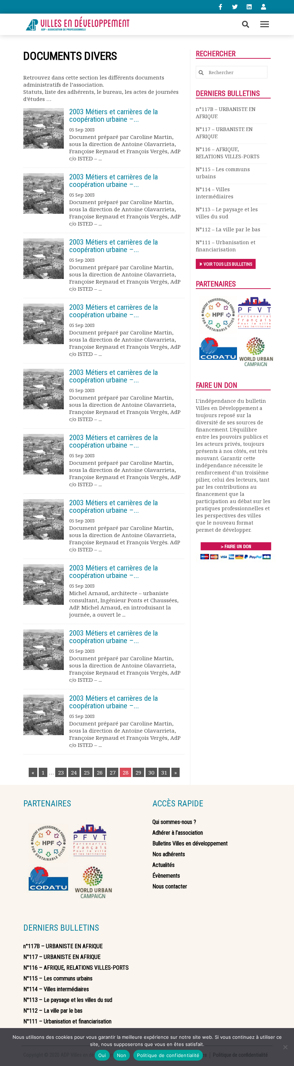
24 (74, 772)
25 (87, 772)
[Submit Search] (201, 72)
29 (138, 772)
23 (61, 772)
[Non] (285, 1047)
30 (151, 772)
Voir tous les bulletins (228, 264)
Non (122, 1055)
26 (100, 772)
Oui (102, 1055)
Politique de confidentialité (168, 1055)
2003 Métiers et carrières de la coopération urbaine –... (113, 115)
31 (164, 772)
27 (112, 772)
